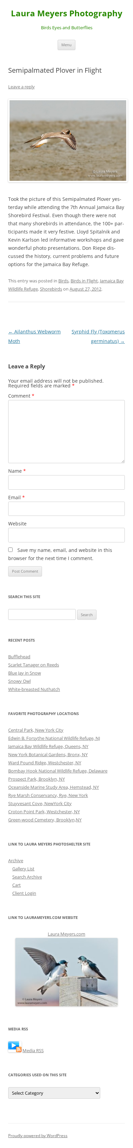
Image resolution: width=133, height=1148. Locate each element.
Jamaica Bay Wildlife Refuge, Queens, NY (48, 746)
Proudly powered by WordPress (38, 1135)
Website (17, 523)
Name (17, 471)
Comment (21, 396)
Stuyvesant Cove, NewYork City (40, 803)
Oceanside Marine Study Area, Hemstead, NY (53, 787)
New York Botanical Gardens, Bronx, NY (48, 754)
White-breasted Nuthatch (34, 689)
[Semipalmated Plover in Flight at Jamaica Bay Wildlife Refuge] (66, 140)
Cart (16, 885)
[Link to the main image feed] (14, 1050)
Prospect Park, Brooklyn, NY (36, 779)
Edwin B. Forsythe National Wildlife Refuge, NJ (54, 738)
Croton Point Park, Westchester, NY (44, 811)
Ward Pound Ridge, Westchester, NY (44, 763)
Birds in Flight (84, 281)
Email (16, 497)
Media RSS (33, 1050)
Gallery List (23, 869)
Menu (66, 44)
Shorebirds (51, 289)
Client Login (24, 893)
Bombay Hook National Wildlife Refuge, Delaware (57, 771)
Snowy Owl (19, 681)
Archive (15, 860)
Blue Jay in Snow (24, 673)
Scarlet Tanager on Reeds (33, 665)
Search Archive (27, 877)
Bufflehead (19, 657)
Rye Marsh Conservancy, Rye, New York (48, 795)
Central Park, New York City (35, 730)
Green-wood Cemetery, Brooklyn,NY (45, 820)
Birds (63, 281)
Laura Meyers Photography (66, 13)
